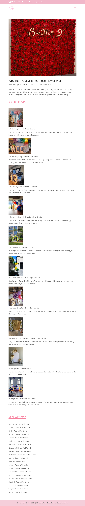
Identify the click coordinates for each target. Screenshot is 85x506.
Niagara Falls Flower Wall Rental (20, 451)
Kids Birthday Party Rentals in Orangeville (23, 156)
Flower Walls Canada (44, 503)
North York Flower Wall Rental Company (23, 455)
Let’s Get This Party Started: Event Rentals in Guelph (27, 338)
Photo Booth (34, 84)
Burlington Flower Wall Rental (19, 427)
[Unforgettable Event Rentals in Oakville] (16, 387)
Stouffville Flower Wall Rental (19, 482)
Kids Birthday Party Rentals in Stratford (22, 129)
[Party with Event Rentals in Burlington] (16, 236)
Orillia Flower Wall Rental (17, 461)
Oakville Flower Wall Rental (18, 458)
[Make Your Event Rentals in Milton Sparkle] (16, 297)
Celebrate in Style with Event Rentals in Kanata (25, 217)
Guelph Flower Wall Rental (18, 431)
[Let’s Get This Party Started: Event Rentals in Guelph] (16, 327)
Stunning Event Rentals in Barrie (20, 368)
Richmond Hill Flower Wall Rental (20, 472)
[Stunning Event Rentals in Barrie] (16, 357)
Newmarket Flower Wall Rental (20, 448)
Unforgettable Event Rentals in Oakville (22, 399)
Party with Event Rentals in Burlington (22, 247)
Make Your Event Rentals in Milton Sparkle (24, 308)
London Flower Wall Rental (18, 438)
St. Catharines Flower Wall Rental (20, 479)
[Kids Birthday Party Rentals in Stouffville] (16, 175)
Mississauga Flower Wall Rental (20, 444)
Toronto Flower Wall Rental (18, 485)
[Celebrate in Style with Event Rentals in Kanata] (16, 206)
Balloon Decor (23, 84)
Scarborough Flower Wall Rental (20, 475)
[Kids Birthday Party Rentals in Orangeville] (20, 146)
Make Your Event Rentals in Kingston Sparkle (25, 277)
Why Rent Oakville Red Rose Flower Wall (35, 81)
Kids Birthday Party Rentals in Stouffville (23, 187)
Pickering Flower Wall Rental (19, 468)
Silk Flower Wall (45, 84)
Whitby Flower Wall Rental (18, 492)
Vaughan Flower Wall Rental (18, 489)
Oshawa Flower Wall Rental (18, 465)
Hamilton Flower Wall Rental (19, 434)
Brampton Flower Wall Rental (19, 424)
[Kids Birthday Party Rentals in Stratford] (16, 118)
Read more (35, 135)
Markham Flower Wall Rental (19, 441)
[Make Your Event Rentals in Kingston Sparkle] (16, 266)
